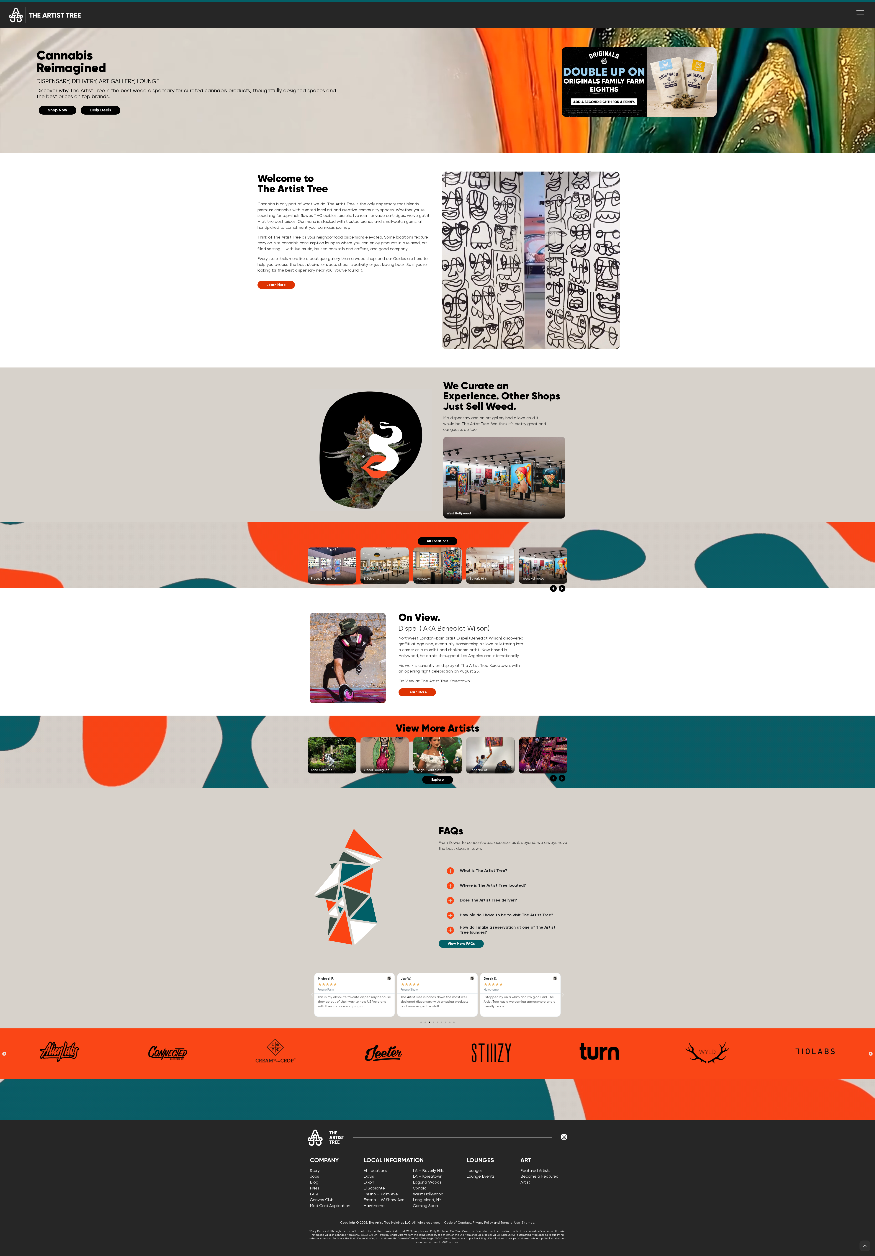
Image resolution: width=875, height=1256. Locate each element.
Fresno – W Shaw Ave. (384, 1200)
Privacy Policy (483, 1222)
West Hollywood (428, 1194)
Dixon (369, 1182)
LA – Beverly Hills (428, 1171)
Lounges (475, 1171)
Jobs (314, 1176)
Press (314, 1188)
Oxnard (420, 1188)
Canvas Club (322, 1200)
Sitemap (527, 1222)
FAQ (314, 1194)
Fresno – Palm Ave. (381, 1194)
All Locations (375, 1171)
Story (314, 1171)
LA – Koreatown (428, 1176)
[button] (553, 588)
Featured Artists (535, 1171)
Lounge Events (480, 1176)
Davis (369, 1176)
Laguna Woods (427, 1182)
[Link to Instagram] (564, 1137)
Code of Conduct (457, 1222)
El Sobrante (374, 1188)
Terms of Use (510, 1222)
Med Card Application (330, 1206)
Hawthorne (374, 1206)
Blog (314, 1182)
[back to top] (865, 1246)
